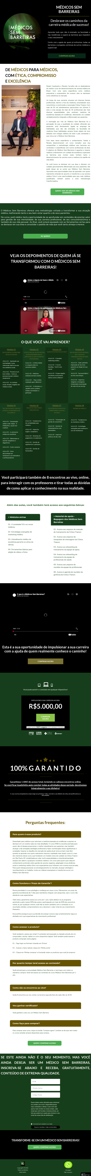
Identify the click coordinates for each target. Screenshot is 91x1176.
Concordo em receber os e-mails (42, 1124)
